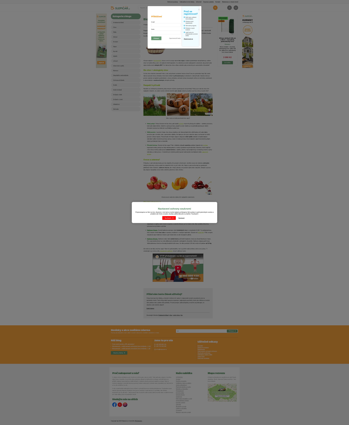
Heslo (152, 29)
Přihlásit (156, 38)
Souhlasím (168, 218)
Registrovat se (188, 39)
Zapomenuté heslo (175, 38)
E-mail (153, 22)
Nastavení (181, 218)
